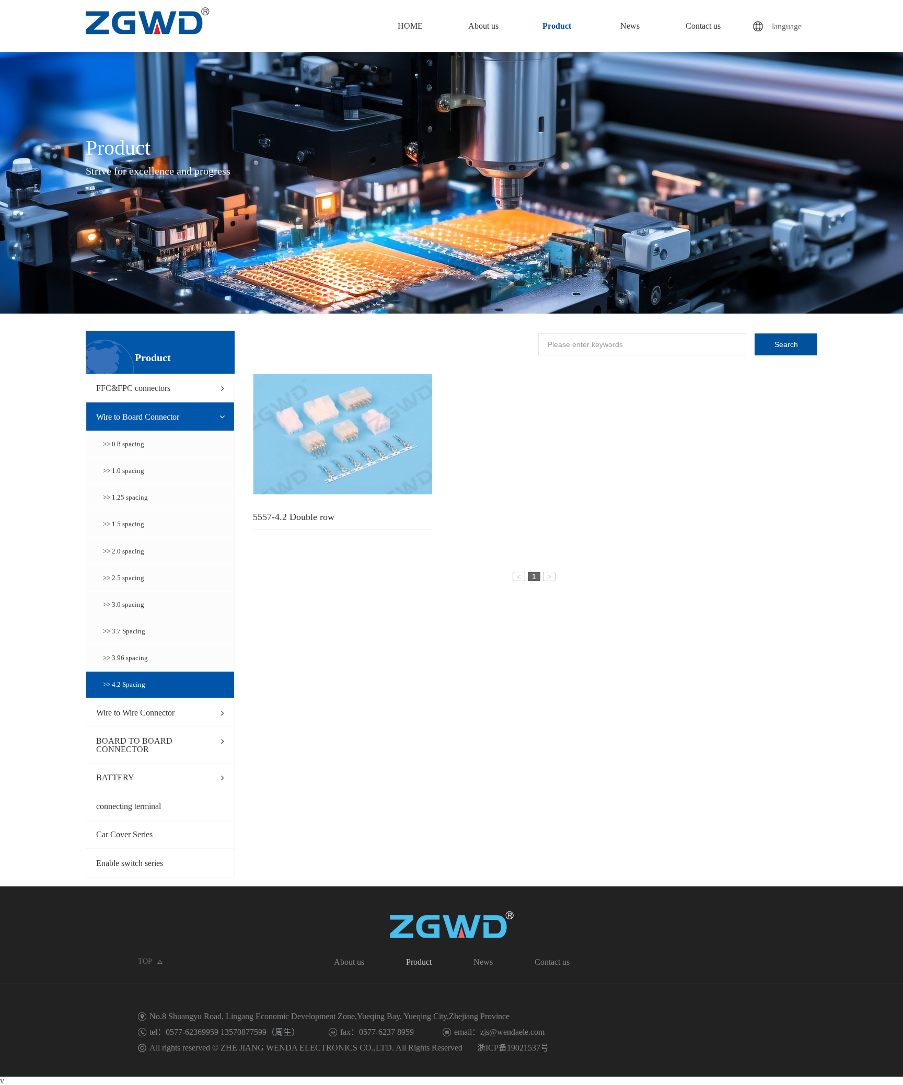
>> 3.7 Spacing (124, 631)
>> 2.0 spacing (123, 551)
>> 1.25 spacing (125, 497)
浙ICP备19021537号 (513, 1047)
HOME (410, 25)
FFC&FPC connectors (133, 388)
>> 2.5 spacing (123, 578)
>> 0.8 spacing (123, 444)
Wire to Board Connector (137, 416)
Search (786, 344)
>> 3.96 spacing (125, 658)
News (630, 25)
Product (556, 25)
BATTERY (115, 777)
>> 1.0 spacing (123, 471)
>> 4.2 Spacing (124, 684)
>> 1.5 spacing (123, 524)
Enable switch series (129, 863)
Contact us (703, 25)
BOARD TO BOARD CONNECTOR (134, 745)
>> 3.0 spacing (123, 604)
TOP (145, 961)
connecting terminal (128, 806)
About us (483, 25)
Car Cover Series (124, 834)
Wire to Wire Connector (135, 712)
